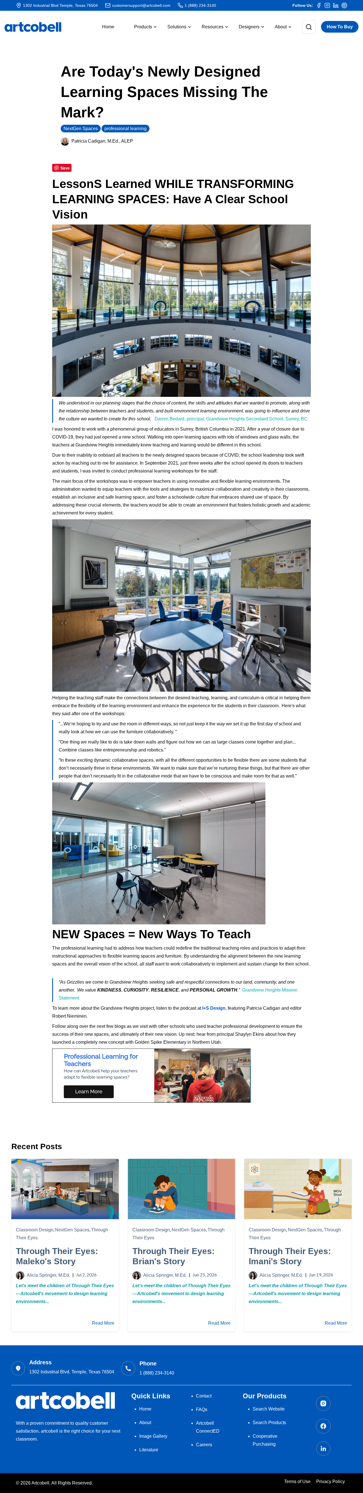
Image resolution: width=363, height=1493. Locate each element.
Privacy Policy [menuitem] (330, 1481)
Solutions (176, 26)
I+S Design (213, 1008)
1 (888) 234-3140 (200, 5)
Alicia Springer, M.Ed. (48, 1275)
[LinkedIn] (336, 5)
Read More (103, 1323)
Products (143, 26)
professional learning (125, 128)
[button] (140, 27)
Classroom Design (34, 1229)
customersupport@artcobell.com (141, 5)
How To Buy (340, 26)
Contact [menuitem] (204, 1396)
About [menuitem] (145, 1422)
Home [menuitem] (145, 1409)
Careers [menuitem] (204, 1444)
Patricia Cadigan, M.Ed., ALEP (102, 141)
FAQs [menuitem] (201, 1409)
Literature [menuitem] (148, 1449)
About (281, 26)
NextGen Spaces (81, 128)
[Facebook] (319, 5)
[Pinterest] (344, 5)
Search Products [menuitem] (269, 1422)
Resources (212, 26)
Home (108, 26)
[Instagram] (327, 5)
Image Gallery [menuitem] (153, 1436)
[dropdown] (304, 27)
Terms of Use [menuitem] (297, 1481)
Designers (249, 26)
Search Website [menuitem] (269, 1409)
